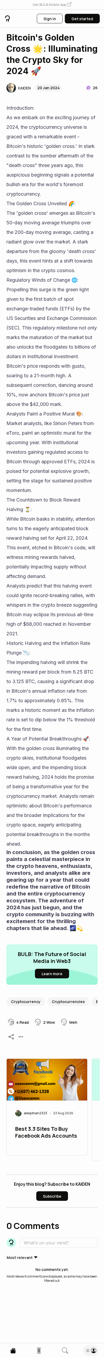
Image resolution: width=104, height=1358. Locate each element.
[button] (52, 4)
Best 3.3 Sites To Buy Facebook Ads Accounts (46, 1132)
